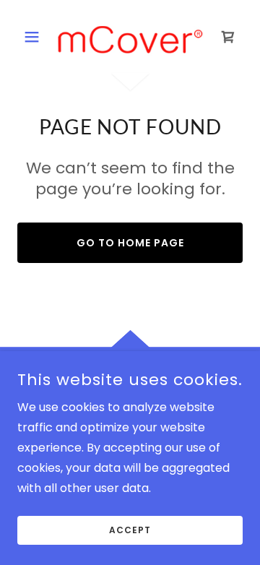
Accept (130, 530)
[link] (130, 37)
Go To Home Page (130, 243)
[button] (34, 36)
